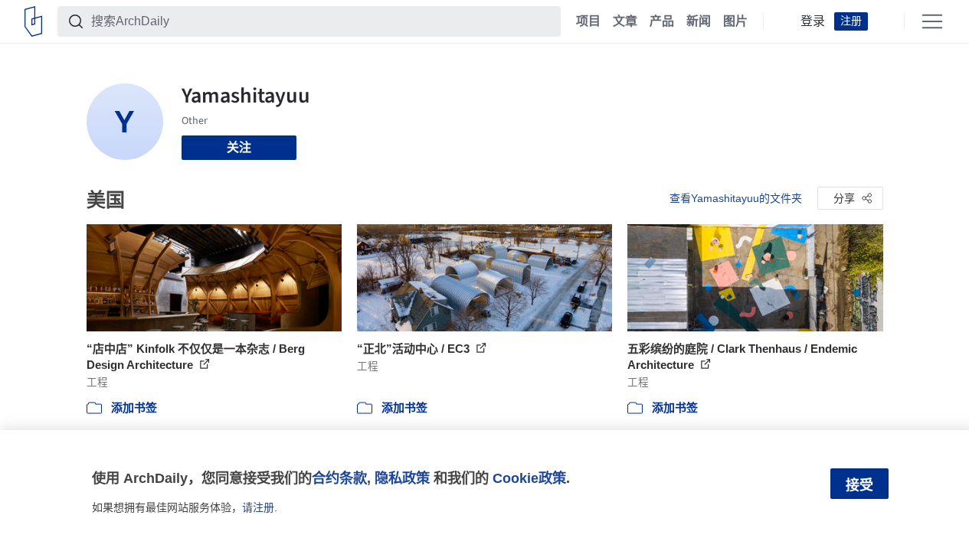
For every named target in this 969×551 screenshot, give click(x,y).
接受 (859, 485)
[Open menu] (932, 21)
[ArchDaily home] (33, 21)
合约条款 (339, 478)
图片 (735, 21)
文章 (625, 21)
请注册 (258, 507)
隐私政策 (402, 478)
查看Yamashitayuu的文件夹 (735, 198)
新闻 (698, 21)
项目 (588, 21)
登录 (812, 21)
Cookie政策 (529, 478)
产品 (662, 21)
